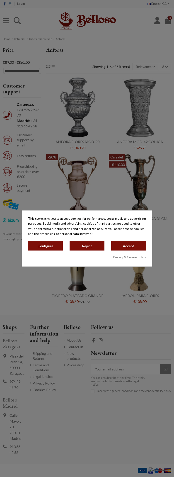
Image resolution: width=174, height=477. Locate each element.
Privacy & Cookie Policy (129, 257)
